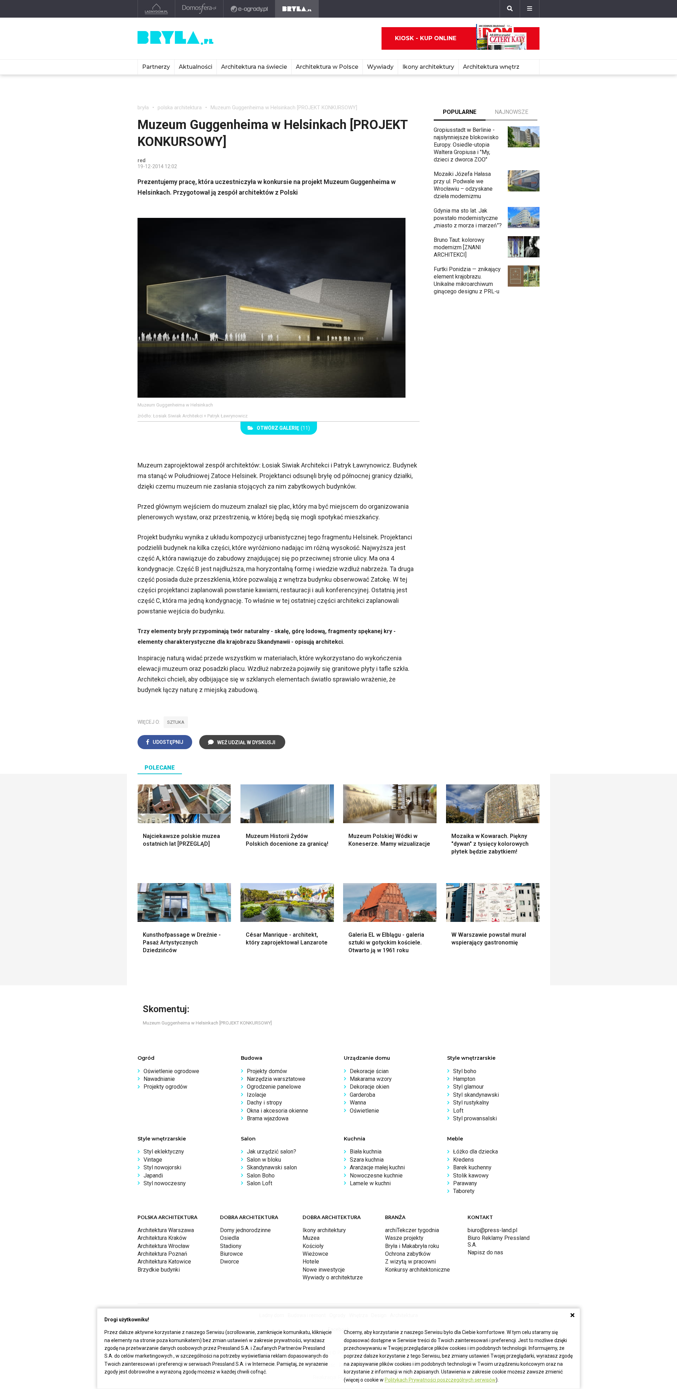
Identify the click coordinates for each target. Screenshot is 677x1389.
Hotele (311, 1261)
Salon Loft (259, 1183)
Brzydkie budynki (159, 1269)
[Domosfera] (199, 9)
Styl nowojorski (162, 1167)
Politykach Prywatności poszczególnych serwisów (440, 1380)
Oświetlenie (364, 1110)
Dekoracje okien (369, 1086)
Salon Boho (261, 1175)
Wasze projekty (404, 1238)
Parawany (465, 1183)
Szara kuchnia (367, 1159)
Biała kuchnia (366, 1151)
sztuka (175, 722)
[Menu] (529, 9)
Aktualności (195, 66)
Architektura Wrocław (163, 1246)
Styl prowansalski (475, 1118)
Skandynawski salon (272, 1167)
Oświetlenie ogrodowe (171, 1071)
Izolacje (256, 1094)
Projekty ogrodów (165, 1086)
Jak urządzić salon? (271, 1151)
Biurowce (231, 1253)
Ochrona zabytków (408, 1253)
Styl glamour (468, 1086)
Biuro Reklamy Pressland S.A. (499, 1241)
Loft (458, 1110)
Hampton (464, 1079)
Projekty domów (267, 1071)
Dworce (229, 1261)
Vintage (153, 1159)
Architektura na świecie (254, 66)
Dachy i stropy (264, 1102)
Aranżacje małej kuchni (377, 1167)
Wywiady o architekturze (333, 1277)
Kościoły (313, 1246)
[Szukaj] (510, 9)
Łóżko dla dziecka (475, 1151)
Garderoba (362, 1094)
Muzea (311, 1238)
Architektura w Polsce (327, 66)
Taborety (464, 1191)
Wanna (358, 1102)
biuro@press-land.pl (492, 1230)
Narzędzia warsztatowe (276, 1079)
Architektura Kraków (162, 1238)
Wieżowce (315, 1253)
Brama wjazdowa (267, 1118)
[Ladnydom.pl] (156, 9)
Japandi (153, 1175)
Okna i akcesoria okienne (277, 1110)
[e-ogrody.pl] (249, 9)
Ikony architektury (428, 66)
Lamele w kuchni (370, 1183)
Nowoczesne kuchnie (376, 1175)
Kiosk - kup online (425, 38)
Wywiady (380, 66)
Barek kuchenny (472, 1167)
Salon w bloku (264, 1159)
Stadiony (231, 1246)
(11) (283, 428)
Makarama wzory (371, 1079)
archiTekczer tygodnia (412, 1230)
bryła (143, 107)
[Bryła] (297, 9)
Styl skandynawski (476, 1094)
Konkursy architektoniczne (417, 1269)
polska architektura (180, 107)
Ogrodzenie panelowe (274, 1086)
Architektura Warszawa (166, 1230)
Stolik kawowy (471, 1175)
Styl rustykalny (471, 1102)
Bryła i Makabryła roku (412, 1246)
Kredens (463, 1159)
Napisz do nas (485, 1252)
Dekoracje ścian (369, 1071)
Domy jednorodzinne (245, 1230)
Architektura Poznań (162, 1253)
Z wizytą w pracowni (410, 1261)
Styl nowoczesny (165, 1183)
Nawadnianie (159, 1079)
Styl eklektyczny (164, 1151)
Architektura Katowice (164, 1261)
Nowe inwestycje (324, 1269)
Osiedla (229, 1238)
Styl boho (464, 1071)
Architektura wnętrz (491, 66)
